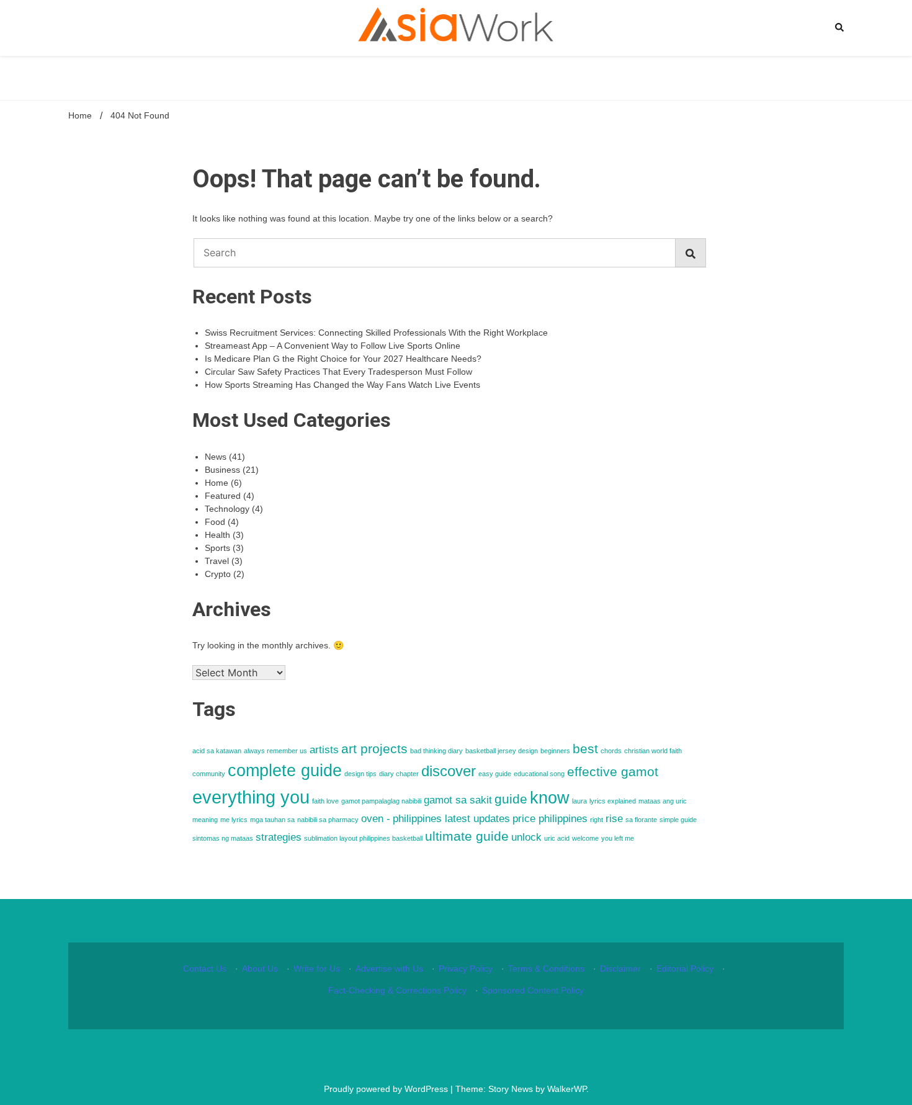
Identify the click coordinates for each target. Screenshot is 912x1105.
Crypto (218, 574)
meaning (205, 819)
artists (324, 750)
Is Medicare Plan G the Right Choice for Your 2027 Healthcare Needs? (343, 359)
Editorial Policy (684, 968)
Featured (223, 496)
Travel (217, 561)
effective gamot (612, 771)
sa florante (641, 819)
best (585, 748)
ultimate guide (467, 836)
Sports (217, 548)
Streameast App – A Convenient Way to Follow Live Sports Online (332, 346)
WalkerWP (566, 1089)
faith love (325, 801)
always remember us (275, 750)
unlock (526, 837)
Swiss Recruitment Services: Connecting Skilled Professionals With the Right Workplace (376, 333)
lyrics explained (612, 801)
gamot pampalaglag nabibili (381, 801)
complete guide (285, 770)
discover (448, 771)
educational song (539, 773)
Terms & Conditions (546, 968)
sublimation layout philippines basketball (363, 838)
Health (217, 535)
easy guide (494, 773)
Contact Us (204, 968)
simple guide (678, 819)
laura (579, 801)
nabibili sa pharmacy (328, 819)
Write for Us (316, 968)
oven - (375, 819)
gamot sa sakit (458, 800)
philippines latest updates (451, 819)
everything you (251, 797)
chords (611, 750)
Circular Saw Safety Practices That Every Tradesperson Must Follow (338, 372)
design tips (360, 773)
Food (215, 522)
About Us (260, 968)
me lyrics (234, 819)
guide (510, 799)
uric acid (557, 838)
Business (222, 470)
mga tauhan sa (272, 819)
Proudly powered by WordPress (387, 1089)
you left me (617, 838)
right (596, 819)
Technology (227, 509)
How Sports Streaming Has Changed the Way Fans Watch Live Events (342, 385)
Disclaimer (620, 968)
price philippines (550, 819)
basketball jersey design (501, 750)
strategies (279, 837)
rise (614, 819)
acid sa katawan (216, 750)
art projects (374, 748)
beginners (555, 750)
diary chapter (399, 773)
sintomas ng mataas (222, 838)
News (215, 457)
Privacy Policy (466, 968)
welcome (585, 838)
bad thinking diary (436, 750)
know (550, 798)
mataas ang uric (662, 801)
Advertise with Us (389, 968)
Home (216, 483)
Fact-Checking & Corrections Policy (397, 990)
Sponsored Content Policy (533, 990)
